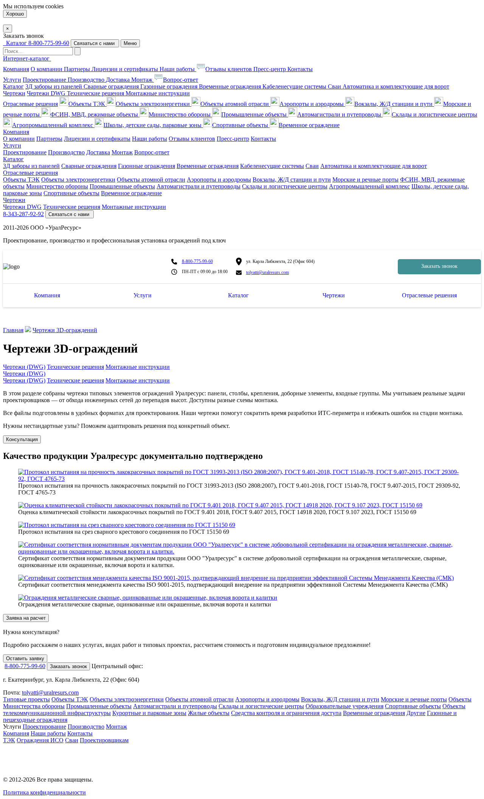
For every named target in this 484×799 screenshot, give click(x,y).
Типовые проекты (26, 699)
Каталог (13, 86)
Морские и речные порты (365, 179)
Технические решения (96, 93)
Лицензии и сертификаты (126, 69)
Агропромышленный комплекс (53, 125)
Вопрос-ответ (180, 79)
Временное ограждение (309, 125)
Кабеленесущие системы (295, 86)
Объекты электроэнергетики (153, 104)
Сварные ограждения (112, 86)
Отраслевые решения (30, 104)
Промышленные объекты (254, 114)
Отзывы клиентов (229, 69)
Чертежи (14, 93)
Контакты (300, 69)
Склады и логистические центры (434, 114)
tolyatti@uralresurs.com (267, 272)
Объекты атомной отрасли (235, 104)
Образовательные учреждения (344, 706)
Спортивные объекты (241, 125)
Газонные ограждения (169, 86)
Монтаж (142, 79)
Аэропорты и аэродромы (312, 104)
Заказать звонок (439, 266)
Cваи (335, 86)
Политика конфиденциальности (44, 792)
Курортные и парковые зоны (149, 713)
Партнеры (78, 69)
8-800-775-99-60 (48, 43)
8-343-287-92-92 (23, 214)
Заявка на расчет (26, 618)
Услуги (12, 79)
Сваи (71, 740)
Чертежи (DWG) (24, 367)
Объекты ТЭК (87, 104)
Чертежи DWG (47, 93)
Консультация (22, 439)
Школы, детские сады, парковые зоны (153, 125)
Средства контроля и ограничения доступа (286, 713)
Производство (87, 79)
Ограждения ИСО (40, 740)
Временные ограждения (230, 86)
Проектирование (45, 79)
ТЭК (9, 740)
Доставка (118, 79)
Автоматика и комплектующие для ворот (396, 86)
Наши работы (178, 69)
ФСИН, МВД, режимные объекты (95, 114)
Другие (415, 713)
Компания (16, 69)
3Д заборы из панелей (54, 86)
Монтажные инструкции (158, 93)
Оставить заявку (25, 658)
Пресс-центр (270, 69)
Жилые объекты (209, 713)
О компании (47, 69)
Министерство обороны (180, 114)
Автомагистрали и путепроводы (340, 114)
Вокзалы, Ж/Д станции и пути (394, 104)
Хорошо (15, 14)
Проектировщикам (104, 740)
